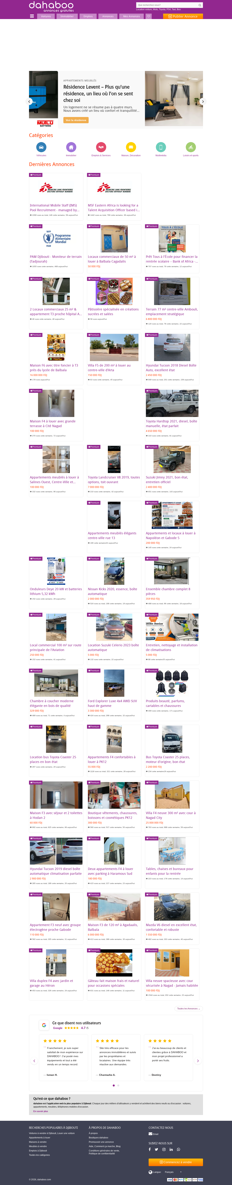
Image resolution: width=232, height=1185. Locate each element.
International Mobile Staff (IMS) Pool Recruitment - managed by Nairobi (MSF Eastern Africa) (53, 210)
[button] (114, 1085)
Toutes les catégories (39, 1155)
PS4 (169, 9)
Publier (185, 16)
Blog (118, 1146)
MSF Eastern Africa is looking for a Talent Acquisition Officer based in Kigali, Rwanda (113, 210)
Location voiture (144, 9)
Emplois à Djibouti (38, 1150)
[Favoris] (149, 16)
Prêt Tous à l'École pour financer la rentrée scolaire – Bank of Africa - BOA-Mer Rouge (172, 261)
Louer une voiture (66, 1133)
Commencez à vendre (177, 1162)
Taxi (174, 9)
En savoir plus (40, 1111)
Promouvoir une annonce (101, 1142)
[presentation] (29, 101)
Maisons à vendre (38, 1142)
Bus (179, 9)
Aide (91, 1146)
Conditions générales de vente (104, 1150)
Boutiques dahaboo (98, 1137)
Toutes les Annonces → (188, 1008)
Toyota (162, 9)
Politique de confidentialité (102, 1153)
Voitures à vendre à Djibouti (42, 1133)
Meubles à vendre (38, 1146)
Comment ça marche (104, 1146)
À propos (93, 1133)
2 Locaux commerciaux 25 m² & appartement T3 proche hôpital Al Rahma (55, 314)
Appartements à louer (39, 1137)
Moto (155, 9)
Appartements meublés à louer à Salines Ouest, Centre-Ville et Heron (54, 482)
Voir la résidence (47, 120)
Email (155, 1134)
